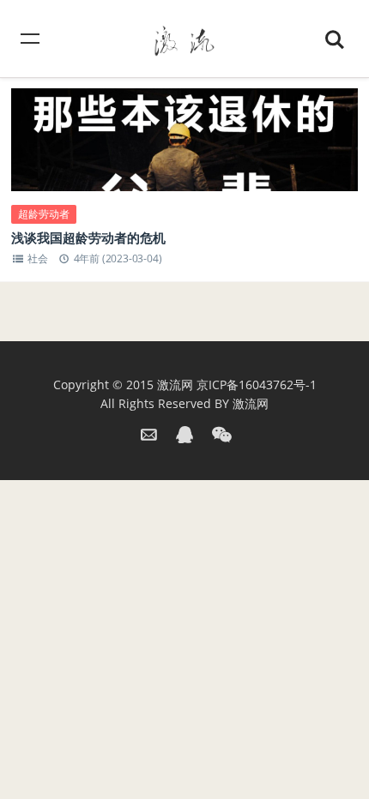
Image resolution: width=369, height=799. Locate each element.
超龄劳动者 (44, 214)
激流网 (175, 384)
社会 (37, 258)
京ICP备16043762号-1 (257, 384)
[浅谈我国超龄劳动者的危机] (184, 156)
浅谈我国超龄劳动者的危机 (88, 237)
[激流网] (184, 38)
